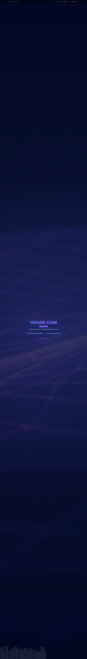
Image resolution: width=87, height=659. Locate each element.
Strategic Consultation (43, 338)
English (73, 1)
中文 (70, 1)
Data (56, 1)
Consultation (65, 1)
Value (53, 1)
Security (60, 1)
